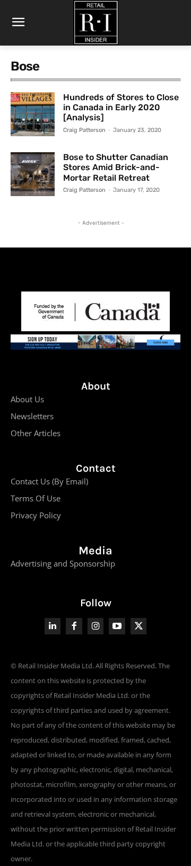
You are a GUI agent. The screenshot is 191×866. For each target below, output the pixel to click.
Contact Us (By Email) (49, 481)
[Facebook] (74, 626)
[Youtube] (117, 626)
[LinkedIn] (53, 626)
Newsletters (32, 416)
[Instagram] (96, 626)
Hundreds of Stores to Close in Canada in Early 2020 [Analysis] (121, 107)
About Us (27, 399)
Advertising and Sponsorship (63, 563)
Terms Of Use (35, 498)
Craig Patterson (84, 130)
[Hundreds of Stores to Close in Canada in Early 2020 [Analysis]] (33, 114)
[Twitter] (139, 626)
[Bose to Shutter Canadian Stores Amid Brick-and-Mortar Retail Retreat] (33, 174)
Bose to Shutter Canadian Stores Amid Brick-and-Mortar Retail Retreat (115, 167)
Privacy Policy (36, 515)
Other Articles (35, 433)
